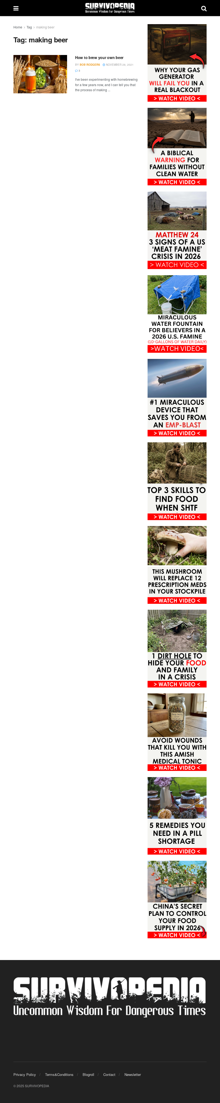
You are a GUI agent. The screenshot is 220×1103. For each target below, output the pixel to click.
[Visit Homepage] (110, 8)
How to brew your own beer (99, 57)
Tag (29, 27)
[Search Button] (204, 8)
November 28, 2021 (119, 65)
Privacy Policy (24, 1074)
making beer (45, 27)
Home (17, 27)
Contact (109, 1074)
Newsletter (132, 1074)
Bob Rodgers (90, 65)
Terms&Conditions (59, 1074)
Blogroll (88, 1074)
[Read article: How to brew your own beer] (40, 74)
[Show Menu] (16, 8)
